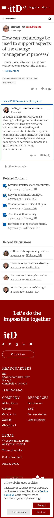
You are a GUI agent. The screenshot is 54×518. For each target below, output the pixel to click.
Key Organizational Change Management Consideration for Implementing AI (27, 194)
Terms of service (12, 450)
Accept (41, 505)
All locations (10, 403)
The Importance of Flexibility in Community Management (27, 204)
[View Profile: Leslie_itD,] (6, 266)
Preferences (19, 512)
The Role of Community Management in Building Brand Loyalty (27, 214)
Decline (41, 512)
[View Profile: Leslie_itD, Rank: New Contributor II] (6, 110)
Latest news (35, 403)
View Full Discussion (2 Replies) (22, 101)
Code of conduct (12, 457)
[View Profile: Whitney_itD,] (6, 253)
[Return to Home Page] (9, 333)
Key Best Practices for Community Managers (28, 185)
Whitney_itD (31, 227)
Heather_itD (18, 27)
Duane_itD (30, 189)
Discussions (10, 19)
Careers (6, 408)
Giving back (9, 425)
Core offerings (36, 419)
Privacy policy (10, 463)
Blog (30, 408)
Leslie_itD (16, 108)
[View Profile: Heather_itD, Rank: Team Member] (6, 28)
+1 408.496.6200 (12, 390)
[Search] (25, 7)
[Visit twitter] (10, 344)
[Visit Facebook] (3, 344)
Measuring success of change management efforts (27, 287)
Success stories (37, 414)
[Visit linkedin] (24, 344)
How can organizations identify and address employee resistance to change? (30, 263)
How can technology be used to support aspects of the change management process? (29, 275)
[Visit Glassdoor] (17, 344)
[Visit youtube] (31, 344)
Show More (12, 70)
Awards (6, 419)
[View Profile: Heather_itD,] (6, 278)
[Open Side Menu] (4, 7)
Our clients (9, 414)
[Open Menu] (50, 19)
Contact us (18, 354)
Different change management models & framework (26, 223)
